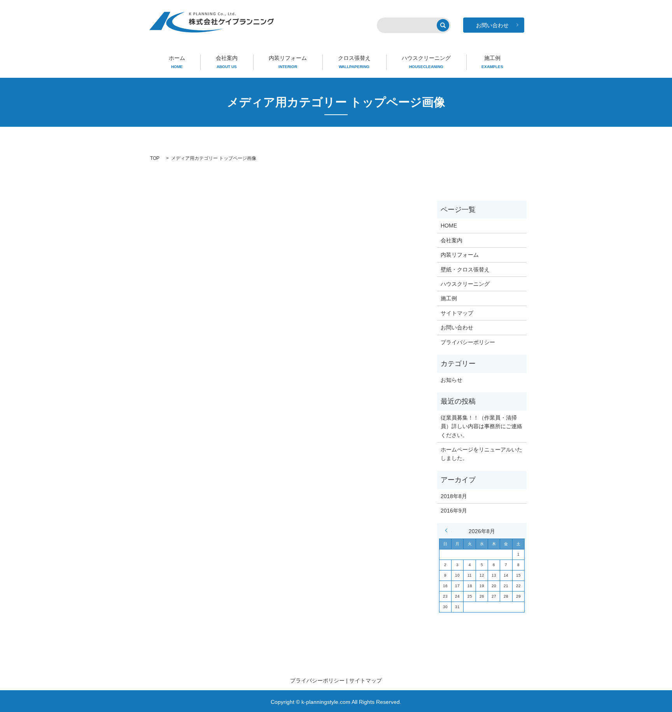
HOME (449, 225)
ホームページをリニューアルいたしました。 (481, 453)
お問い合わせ (457, 327)
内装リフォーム (288, 62)
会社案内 (227, 62)
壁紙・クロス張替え (465, 269)
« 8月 (448, 530)
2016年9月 (454, 510)
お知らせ (451, 380)
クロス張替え (354, 62)
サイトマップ (457, 313)
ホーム (177, 62)
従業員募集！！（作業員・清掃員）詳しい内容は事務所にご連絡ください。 (481, 426)
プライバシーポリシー (468, 342)
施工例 (492, 62)
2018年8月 (454, 496)
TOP (154, 158)
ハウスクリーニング (426, 62)
